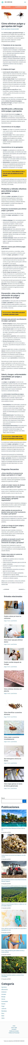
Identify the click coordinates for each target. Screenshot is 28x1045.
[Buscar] (24, 801)
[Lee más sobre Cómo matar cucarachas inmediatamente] (14, 727)
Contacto (14, 1029)
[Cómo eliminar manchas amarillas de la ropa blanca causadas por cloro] (14, 918)
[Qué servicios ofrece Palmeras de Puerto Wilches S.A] (14, 818)
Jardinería (3, 1008)
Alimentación (4, 989)
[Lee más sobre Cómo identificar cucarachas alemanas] (14, 703)
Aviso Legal (14, 1027)
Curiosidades (4, 1001)
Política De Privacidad (14, 1032)
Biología (3, 996)
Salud (2, 1015)
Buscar (3, 798)
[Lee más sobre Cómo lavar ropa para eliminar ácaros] (14, 631)
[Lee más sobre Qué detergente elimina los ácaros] (14, 751)
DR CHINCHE (8, 2)
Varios (2, 1018)
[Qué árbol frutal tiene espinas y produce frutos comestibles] (14, 964)
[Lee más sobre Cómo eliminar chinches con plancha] (14, 678)
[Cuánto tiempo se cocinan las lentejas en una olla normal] (14, 843)
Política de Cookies (14, 1031)
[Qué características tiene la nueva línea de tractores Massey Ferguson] (14, 869)
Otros (2, 1013)
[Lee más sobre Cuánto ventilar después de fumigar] (14, 654)
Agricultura (4, 987)
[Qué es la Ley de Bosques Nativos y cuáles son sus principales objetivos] (14, 893)
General (3, 1003)
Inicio (14, 1026)
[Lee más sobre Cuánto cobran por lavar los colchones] (14, 607)
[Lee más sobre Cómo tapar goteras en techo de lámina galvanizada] (14, 774)
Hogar (5, 620)
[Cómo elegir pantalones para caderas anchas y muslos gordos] (14, 941)
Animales (3, 994)
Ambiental (3, 992)
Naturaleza (4, 1011)
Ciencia (3, 999)
